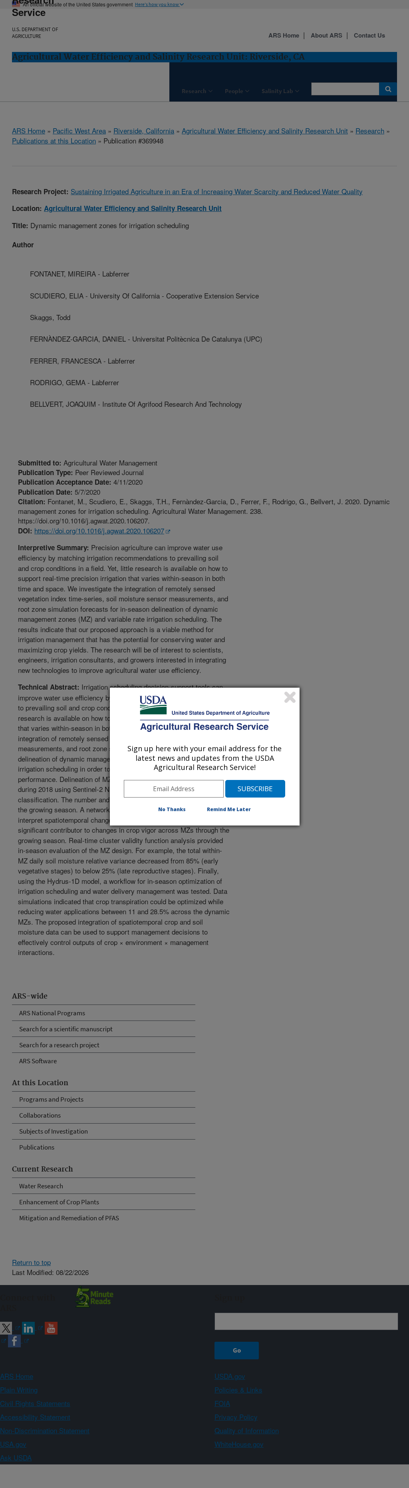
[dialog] (205, 756)
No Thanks (172, 809)
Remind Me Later (229, 809)
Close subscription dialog (290, 697)
